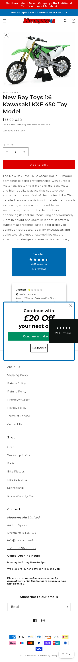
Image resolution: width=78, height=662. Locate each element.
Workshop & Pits (18, 455)
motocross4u (33, 656)
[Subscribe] (67, 607)
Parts (11, 463)
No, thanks (39, 348)
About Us (13, 367)
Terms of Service (18, 416)
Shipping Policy (17, 375)
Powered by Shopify (49, 656)
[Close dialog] (71, 305)
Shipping (21, 124)
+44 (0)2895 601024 (21, 548)
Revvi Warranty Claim (21, 496)
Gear (10, 447)
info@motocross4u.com (25, 540)
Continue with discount (39, 336)
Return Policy (16, 383)
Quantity (8, 144)
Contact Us (14, 424)
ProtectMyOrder (18, 399)
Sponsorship (15, 487)
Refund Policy (16, 391)
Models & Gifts (17, 479)
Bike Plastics (16, 471)
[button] (5, 21)
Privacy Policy (16, 407)
